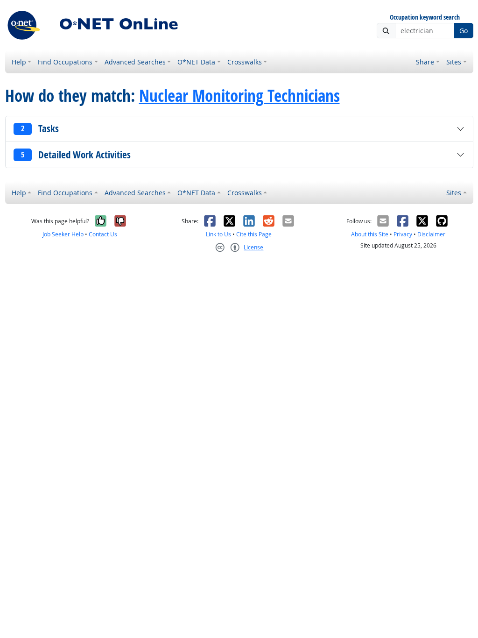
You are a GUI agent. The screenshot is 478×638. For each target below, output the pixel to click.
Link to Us (218, 234)
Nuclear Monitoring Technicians (239, 96)
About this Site (369, 234)
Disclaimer (431, 234)
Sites (453, 61)
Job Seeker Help (63, 234)
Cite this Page (254, 234)
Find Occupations (65, 61)
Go (463, 30)
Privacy (403, 234)
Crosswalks (244, 61)
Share (425, 61)
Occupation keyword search (425, 17)
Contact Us (103, 234)
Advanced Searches (135, 61)
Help (19, 61)
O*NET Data (196, 61)
